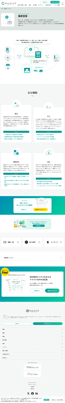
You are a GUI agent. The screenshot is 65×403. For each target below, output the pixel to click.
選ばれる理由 (20, 5)
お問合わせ (45, 2)
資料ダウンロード (55, 2)
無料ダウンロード (40, 209)
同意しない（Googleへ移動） (57, 399)
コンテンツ (40, 5)
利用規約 (32, 386)
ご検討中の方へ (48, 5)
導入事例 (35, 5)
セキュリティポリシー (32, 382)
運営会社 (32, 388)
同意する (46, 399)
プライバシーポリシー (32, 384)
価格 (30, 5)
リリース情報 (57, 5)
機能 (26, 5)
